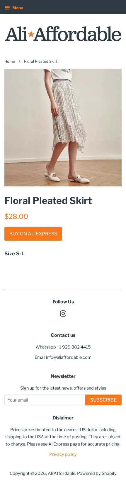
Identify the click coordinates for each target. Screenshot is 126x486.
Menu (17, 7)
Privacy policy (63, 454)
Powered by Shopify (97, 473)
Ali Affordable (61, 473)
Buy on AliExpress (33, 234)
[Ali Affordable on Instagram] (63, 314)
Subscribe (103, 400)
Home (9, 61)
